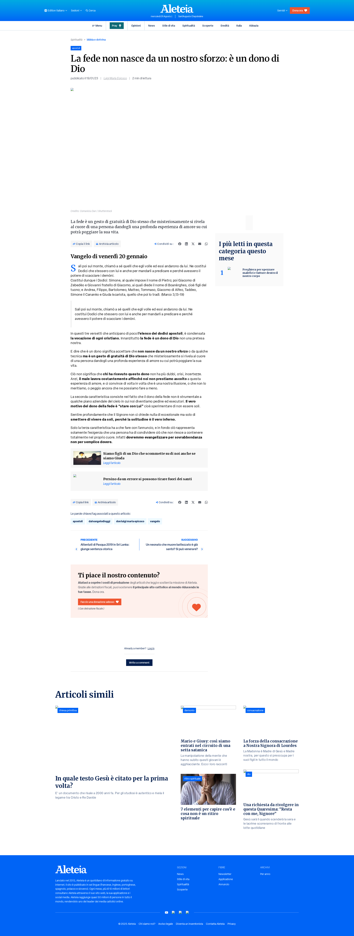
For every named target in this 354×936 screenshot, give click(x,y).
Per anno (265, 874)
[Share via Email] (199, 243)
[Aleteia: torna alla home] (177, 8)
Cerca (92, 10)
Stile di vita (168, 25)
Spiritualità (188, 25)
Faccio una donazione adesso (97, 602)
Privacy (232, 923)
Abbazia (253, 25)
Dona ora (297, 10)
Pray (114, 25)
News (151, 25)
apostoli (78, 521)
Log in (151, 648)
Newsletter (224, 874)
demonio (189, 710)
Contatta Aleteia (215, 923)
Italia (239, 25)
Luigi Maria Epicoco (115, 78)
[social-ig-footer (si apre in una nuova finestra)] (187, 912)
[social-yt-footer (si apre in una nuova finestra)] (166, 912)
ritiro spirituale (192, 778)
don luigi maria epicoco (130, 521)
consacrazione (255, 710)
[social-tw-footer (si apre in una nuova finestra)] (180, 912)
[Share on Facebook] (179, 243)
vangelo (155, 521)
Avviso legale (165, 923)
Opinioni (136, 25)
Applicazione (225, 879)
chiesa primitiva (68, 710)
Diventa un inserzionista (189, 923)
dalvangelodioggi (99, 521)
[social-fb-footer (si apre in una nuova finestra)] (173, 912)
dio (249, 774)
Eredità (225, 25)
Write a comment (139, 662)
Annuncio (223, 884)
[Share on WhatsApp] (206, 243)
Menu (99, 25)
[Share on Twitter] (193, 243)
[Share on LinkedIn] (186, 243)
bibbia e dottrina (96, 39)
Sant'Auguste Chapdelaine (190, 16)
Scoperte (207, 25)
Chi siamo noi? (147, 923)
